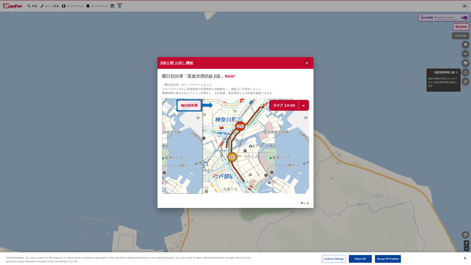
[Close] (465, 258)
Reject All (360, 258)
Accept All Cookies (388, 258)
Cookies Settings (334, 258)
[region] (235, 258)
